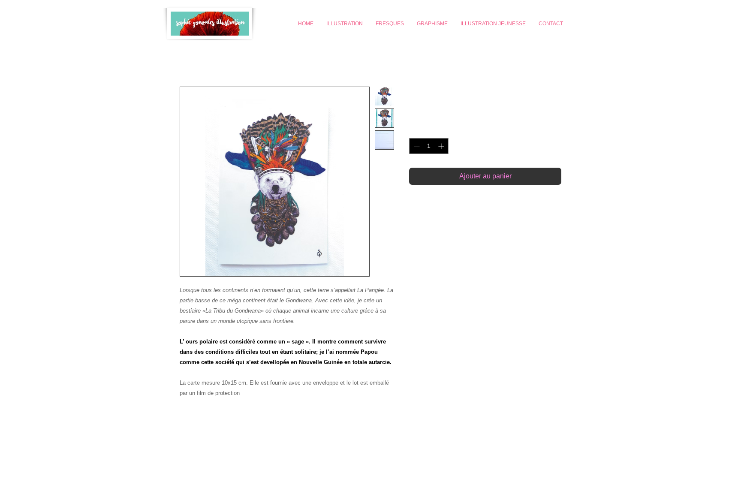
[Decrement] (415, 146)
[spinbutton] (429, 146)
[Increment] (442, 146)
